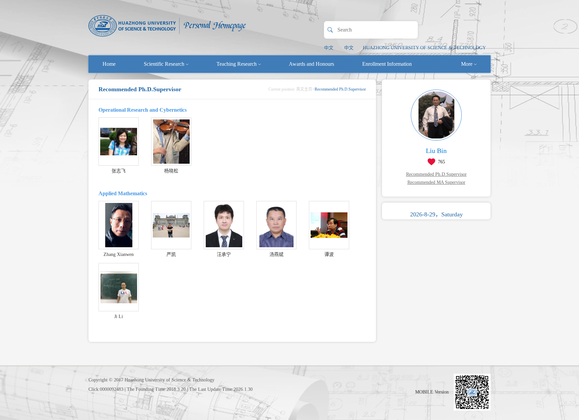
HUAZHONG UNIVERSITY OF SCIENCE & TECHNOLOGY (424, 47)
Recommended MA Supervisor (436, 182)
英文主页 (304, 89)
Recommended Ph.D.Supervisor (436, 174)
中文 (328, 47)
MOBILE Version (432, 392)
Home (109, 64)
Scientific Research (164, 64)
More (466, 64)
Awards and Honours (311, 64)
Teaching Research (236, 64)
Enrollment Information (387, 64)
